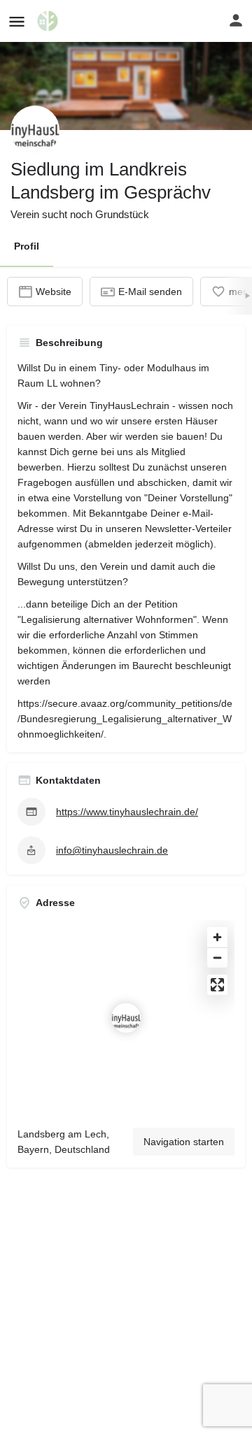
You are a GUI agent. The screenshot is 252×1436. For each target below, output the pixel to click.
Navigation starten (184, 1141)
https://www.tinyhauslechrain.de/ (127, 811)
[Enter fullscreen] (217, 985)
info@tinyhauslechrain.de (112, 850)
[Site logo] (49, 21)
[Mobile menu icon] (17, 21)
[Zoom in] (217, 937)
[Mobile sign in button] (236, 20)
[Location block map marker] (126, 1018)
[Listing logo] (34, 130)
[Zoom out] (217, 957)
